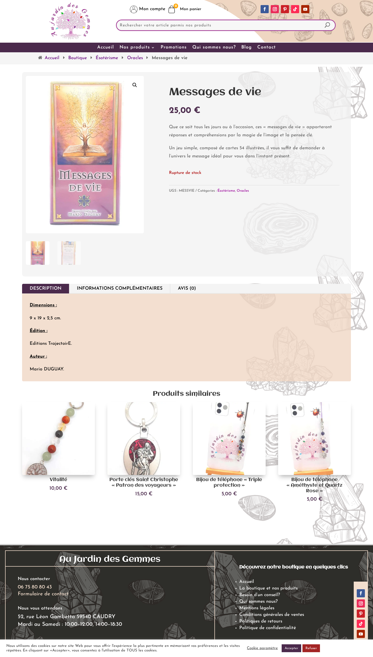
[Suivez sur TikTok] (295, 9)
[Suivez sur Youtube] (305, 9)
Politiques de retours (260, 621)
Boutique (77, 58)
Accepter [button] (291, 648)
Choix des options (144, 504)
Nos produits (135, 47)
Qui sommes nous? (214, 47)
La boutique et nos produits (268, 588)
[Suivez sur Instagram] (275, 9)
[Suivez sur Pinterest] (285, 9)
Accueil (105, 47)
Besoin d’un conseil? (259, 595)
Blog (246, 47)
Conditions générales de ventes (271, 615)
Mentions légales (256, 608)
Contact (266, 47)
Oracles (135, 58)
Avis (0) (187, 288)
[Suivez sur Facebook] (265, 9)
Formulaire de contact (43, 594)
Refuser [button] (311, 648)
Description (45, 288)
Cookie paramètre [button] (262, 648)
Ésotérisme (107, 58)
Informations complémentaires (119, 288)
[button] (134, 85)
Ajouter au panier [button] (58, 499)
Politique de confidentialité (267, 628)
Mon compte (151, 9)
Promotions (174, 47)
